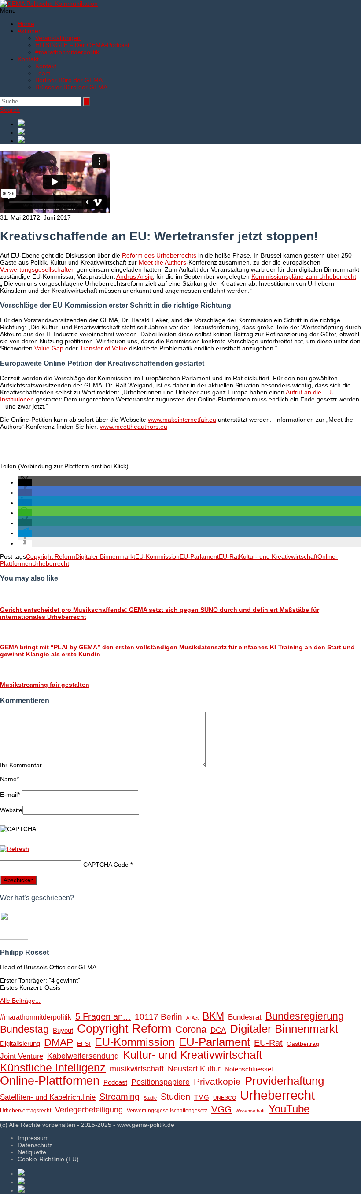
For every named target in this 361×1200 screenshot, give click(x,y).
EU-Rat (229, 556)
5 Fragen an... (103, 1016)
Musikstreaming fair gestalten (44, 684)
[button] (25, 482)
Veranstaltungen (58, 37)
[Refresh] (14, 848)
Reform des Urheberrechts (159, 255)
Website (11, 809)
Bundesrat (245, 1017)
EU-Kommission (157, 556)
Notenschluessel (249, 1069)
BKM (213, 1016)
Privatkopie (217, 1081)
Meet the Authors (162, 262)
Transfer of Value (103, 348)
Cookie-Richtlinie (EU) (48, 1159)
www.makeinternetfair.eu (182, 419)
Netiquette (32, 1152)
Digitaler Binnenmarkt (105, 556)
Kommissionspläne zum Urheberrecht (303, 276)
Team (43, 73)
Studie (150, 1098)
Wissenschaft (250, 1110)
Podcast (115, 1082)
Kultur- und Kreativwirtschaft (278, 556)
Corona (190, 1029)
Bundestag (24, 1029)
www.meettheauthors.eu (133, 426)
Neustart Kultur (194, 1068)
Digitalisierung (20, 1043)
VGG (221, 1109)
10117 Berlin (158, 1016)
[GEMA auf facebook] (189, 123)
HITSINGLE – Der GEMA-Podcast (82, 44)
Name (9, 779)
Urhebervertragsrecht (25, 1111)
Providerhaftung (284, 1081)
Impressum (33, 1137)
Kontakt (45, 66)
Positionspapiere (160, 1081)
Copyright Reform (50, 556)
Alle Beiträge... (20, 1000)
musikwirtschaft (137, 1068)
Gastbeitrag (303, 1044)
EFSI (84, 1044)
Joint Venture (21, 1056)
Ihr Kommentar (21, 765)
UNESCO (224, 1098)
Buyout (63, 1030)
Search (10, 109)
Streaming (119, 1096)
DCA (218, 1030)
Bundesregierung (304, 1016)
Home (26, 23)
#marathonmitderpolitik (67, 51)
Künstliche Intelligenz (53, 1067)
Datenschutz (35, 1144)
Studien (175, 1096)
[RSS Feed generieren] (189, 132)
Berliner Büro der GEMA (69, 80)
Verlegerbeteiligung (89, 1109)
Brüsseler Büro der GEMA (71, 87)
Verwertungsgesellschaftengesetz (167, 1111)
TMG (201, 1097)
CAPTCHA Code (106, 864)
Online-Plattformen (49, 1080)
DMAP (58, 1042)
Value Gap (48, 348)
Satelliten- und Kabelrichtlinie (48, 1097)
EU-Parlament (199, 556)
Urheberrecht (50, 563)
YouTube (289, 1109)
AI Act (192, 1017)
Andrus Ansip (134, 276)
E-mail (10, 794)
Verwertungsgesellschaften (37, 269)
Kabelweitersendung (83, 1056)
